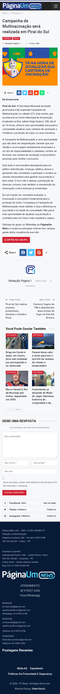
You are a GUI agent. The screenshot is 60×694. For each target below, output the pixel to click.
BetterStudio (38, 688)
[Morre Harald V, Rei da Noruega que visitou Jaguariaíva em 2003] (17, 378)
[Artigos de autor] (30, 269)
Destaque (7, 38)
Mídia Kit (22, 668)
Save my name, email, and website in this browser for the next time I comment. (30, 484)
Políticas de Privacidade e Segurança (30, 673)
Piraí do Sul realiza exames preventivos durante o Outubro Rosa (16, 311)
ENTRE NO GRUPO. (17, 239)
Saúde (16, 38)
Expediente (36, 668)
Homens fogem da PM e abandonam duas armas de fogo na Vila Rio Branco (43, 311)
